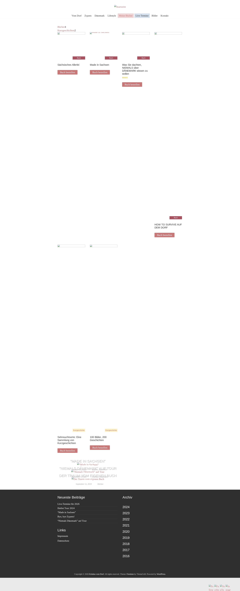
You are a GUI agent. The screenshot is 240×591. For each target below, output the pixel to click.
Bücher (100, 484)
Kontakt (164, 15)
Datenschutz (63, 540)
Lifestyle (112, 15)
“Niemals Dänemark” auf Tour (87, 468)
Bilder (155, 15)
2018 (126, 544)
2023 (126, 513)
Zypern (88, 15)
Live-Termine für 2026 (69, 504)
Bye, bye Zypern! (66, 516)
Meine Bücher (125, 15)
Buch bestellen (67, 72)
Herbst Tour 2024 (66, 508)
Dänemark (99, 15)
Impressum (63, 536)
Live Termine (142, 15)
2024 (126, 507)
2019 (126, 538)
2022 (126, 519)
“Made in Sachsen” (87, 461)
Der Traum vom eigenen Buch (87, 476)
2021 (126, 525)
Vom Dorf (76, 15)
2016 (126, 556)
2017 (126, 550)
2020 (126, 531)
